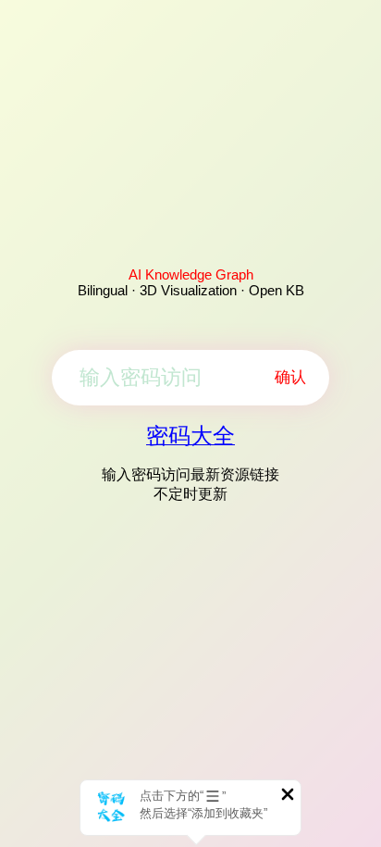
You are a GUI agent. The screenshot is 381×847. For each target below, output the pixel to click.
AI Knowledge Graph (191, 274)
